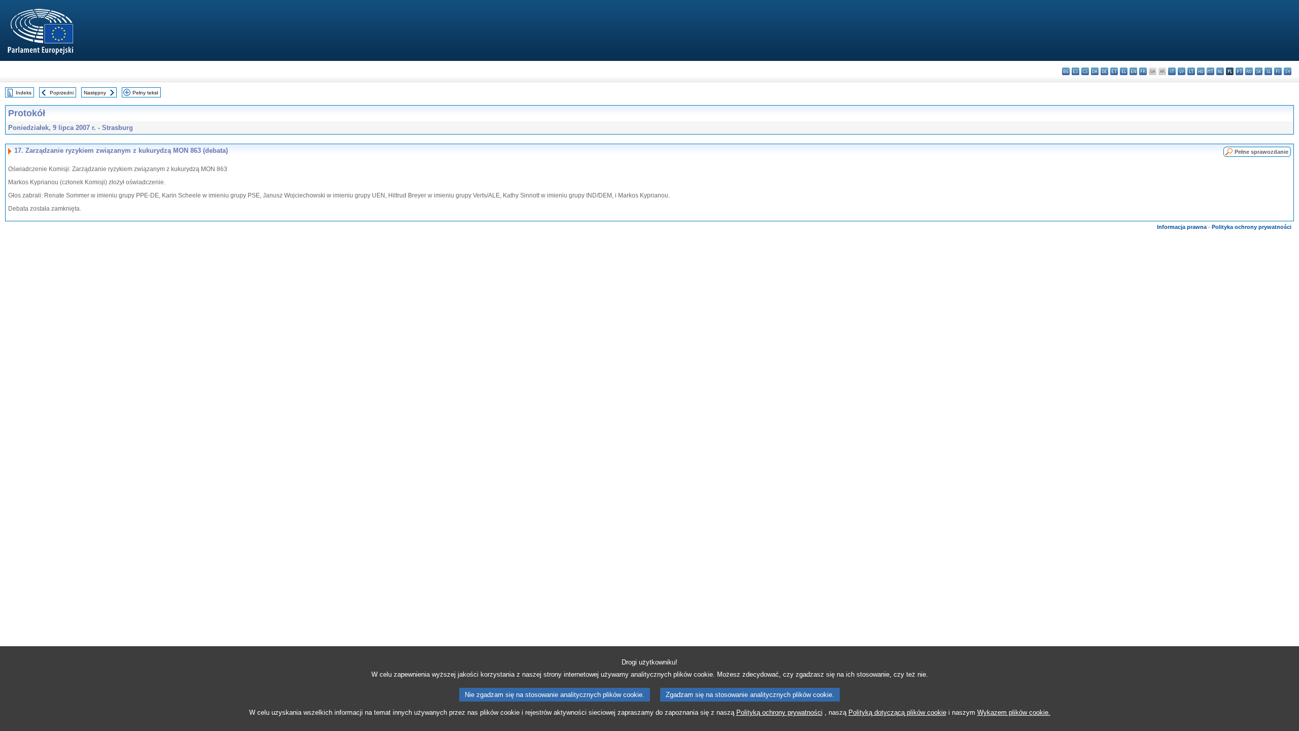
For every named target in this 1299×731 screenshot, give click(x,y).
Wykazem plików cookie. (1013, 712)
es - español (1075, 71)
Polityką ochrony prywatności (779, 712)
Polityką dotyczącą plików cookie (897, 712)
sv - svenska (1287, 71)
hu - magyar (1201, 71)
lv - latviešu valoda (1181, 71)
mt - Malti (1210, 71)
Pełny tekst (145, 92)
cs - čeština (1085, 71)
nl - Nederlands (1220, 71)
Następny (95, 92)
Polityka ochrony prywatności (1251, 227)
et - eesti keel (1114, 71)
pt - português (1239, 71)
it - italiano (1172, 71)
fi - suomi (1278, 71)
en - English (1133, 71)
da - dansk (1095, 71)
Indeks (23, 92)
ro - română (1249, 71)
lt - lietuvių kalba (1191, 71)
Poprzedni (62, 92)
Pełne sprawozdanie (1261, 152)
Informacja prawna (1182, 227)
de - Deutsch (1104, 71)
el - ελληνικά (1123, 71)
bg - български (1066, 71)
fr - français (1143, 71)
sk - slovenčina (1258, 71)
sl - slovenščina (1268, 71)
